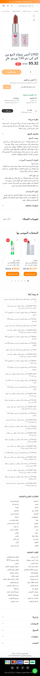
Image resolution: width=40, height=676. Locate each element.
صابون (17, 563)
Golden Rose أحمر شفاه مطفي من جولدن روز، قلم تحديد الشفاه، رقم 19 (20, 458)
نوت (37, 530)
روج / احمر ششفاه (32, 560)
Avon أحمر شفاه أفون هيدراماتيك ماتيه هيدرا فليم (21, 350)
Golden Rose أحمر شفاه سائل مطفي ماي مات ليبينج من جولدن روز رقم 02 (21, 471)
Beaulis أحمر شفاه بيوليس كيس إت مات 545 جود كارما (20, 381)
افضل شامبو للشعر (13, 557)
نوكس (17, 533)
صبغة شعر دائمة (33, 566)
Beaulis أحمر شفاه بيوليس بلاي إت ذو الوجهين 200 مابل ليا (20, 337)
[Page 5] (15, 281)
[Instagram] (28, 668)
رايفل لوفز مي (14, 520)
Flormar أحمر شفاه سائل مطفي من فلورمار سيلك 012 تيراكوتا (20, 478)
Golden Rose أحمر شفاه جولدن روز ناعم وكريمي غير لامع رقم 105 (21, 484)
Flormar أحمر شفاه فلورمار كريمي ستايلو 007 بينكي (21, 388)
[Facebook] (23, 668)
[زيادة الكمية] (35, 72)
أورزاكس (16, 539)
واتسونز (16, 510)
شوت (36, 504)
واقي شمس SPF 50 (12, 560)
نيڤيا (37, 520)
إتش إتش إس (14, 501)
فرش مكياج (15, 576)
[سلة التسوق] (4, 6)
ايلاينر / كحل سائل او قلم (11, 579)
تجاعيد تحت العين (33, 598)
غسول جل (35, 589)
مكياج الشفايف (16, 11)
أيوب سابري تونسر (13, 523)
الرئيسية (36, 11)
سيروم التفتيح (14, 582)
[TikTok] (17, 668)
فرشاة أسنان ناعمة (13, 592)
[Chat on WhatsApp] (34, 670)
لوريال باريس (15, 514)
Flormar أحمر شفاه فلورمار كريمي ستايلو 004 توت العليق (20, 344)
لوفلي (36, 545)
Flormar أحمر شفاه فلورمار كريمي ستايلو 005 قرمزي (21, 320)
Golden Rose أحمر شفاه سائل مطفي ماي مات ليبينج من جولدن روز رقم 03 (21, 331)
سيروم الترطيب (14, 598)
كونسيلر (35, 595)
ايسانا (17, 507)
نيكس (17, 536)
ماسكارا (16, 589)
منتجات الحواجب (33, 592)
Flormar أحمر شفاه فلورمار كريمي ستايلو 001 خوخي (21, 414)
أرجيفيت (35, 501)
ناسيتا (36, 507)
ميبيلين (36, 526)
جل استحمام (34, 579)
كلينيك (36, 542)
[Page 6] (12, 281)
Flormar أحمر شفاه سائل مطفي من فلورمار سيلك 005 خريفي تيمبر (20, 464)
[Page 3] (21, 281)
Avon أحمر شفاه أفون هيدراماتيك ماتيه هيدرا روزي (20, 325)
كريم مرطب (34, 557)
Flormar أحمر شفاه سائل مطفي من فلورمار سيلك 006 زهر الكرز (20, 440)
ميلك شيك (35, 536)
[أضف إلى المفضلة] (34, 240)
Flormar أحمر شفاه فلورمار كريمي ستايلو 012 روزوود (21, 368)
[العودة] (37, 6)
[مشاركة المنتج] (34, 20)
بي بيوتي (16, 526)
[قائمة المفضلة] (8, 6)
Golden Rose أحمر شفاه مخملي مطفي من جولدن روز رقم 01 (20, 375)
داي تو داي (15, 504)
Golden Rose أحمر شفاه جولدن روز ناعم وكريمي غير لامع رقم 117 (21, 421)
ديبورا (36, 533)
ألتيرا (17, 542)
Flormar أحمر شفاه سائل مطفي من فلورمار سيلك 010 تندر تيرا (20, 401)
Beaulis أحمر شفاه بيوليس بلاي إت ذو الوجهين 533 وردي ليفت (20, 362)
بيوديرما (35, 539)
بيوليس (35, 260)
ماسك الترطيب (33, 601)
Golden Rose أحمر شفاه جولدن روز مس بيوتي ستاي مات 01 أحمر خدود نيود (21, 307)
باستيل (17, 517)
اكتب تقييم (6, 219)
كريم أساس (34, 563)
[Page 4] (18, 281)
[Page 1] (28, 281)
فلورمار (35, 514)
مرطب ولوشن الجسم (12, 566)
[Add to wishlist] (34, 16)
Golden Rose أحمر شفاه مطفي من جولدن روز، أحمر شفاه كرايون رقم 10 (21, 447)
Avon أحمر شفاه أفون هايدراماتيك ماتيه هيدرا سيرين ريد (20, 300)
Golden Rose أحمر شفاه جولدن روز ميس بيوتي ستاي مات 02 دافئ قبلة (21, 408)
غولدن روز (16, 260)
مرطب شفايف (14, 573)
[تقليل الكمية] (25, 72)
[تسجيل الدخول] (12, 6)
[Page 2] (25, 281)
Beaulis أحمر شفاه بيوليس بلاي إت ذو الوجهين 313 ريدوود (20, 313)
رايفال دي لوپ (14, 530)
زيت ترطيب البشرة (13, 585)
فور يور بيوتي (14, 545)
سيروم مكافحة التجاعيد (31, 570)
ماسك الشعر (34, 585)
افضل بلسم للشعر (13, 570)
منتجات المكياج (27, 11)
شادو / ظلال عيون (32, 582)
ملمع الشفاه (34, 573)
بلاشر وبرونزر (34, 576)
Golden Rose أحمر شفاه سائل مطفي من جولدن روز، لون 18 (21, 434)
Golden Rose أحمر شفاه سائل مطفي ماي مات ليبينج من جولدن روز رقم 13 (21, 355)
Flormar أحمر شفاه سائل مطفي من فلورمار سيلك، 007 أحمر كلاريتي (20, 427)
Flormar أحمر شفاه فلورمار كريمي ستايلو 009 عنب (20, 452)
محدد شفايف (15, 601)
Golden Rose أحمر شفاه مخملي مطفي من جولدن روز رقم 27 (20, 394)
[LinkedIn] (12, 668)
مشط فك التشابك (13, 595)
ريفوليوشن (35, 517)
